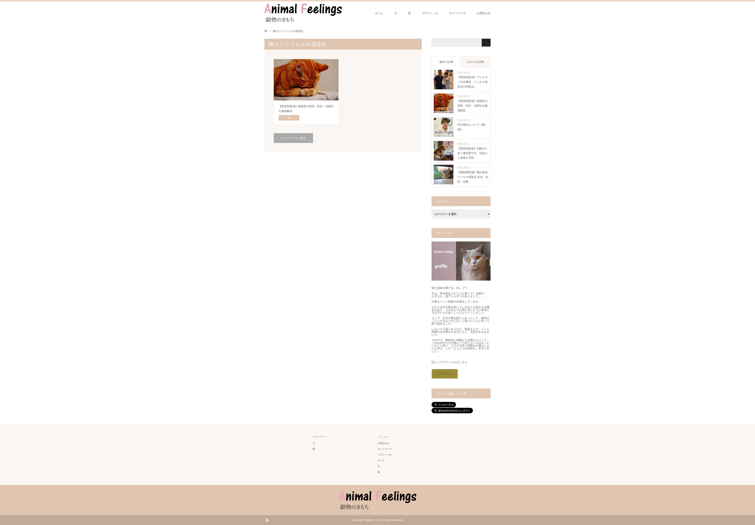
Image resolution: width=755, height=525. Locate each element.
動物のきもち (373, 520)
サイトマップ (457, 13)
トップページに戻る (293, 138)
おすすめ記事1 (476, 61)
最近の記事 (446, 61)
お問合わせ (484, 13)
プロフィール (430, 13)
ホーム (379, 13)
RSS (267, 519)
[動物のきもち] (341, 13)
